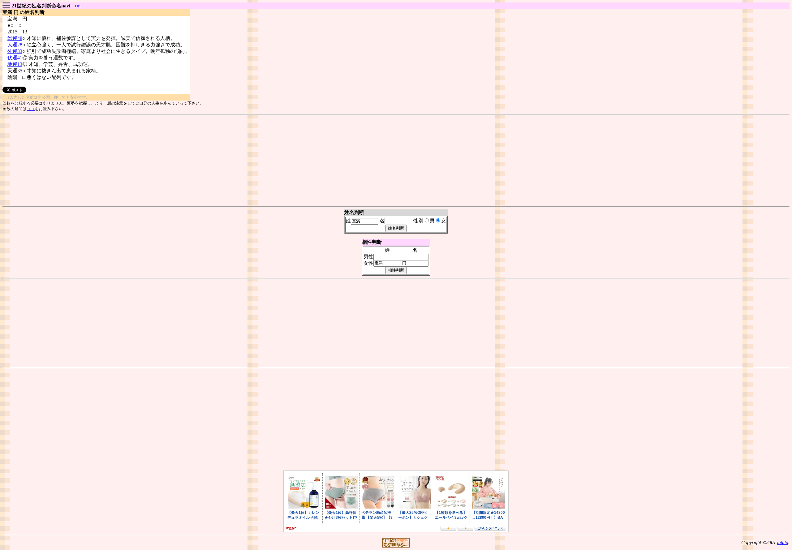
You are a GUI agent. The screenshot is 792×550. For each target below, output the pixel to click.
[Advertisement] (396, 160)
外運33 (14, 51)
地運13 (14, 64)
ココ (31, 108)
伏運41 (14, 57)
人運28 (14, 44)
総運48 (14, 38)
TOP (76, 6)
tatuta (782, 542)
